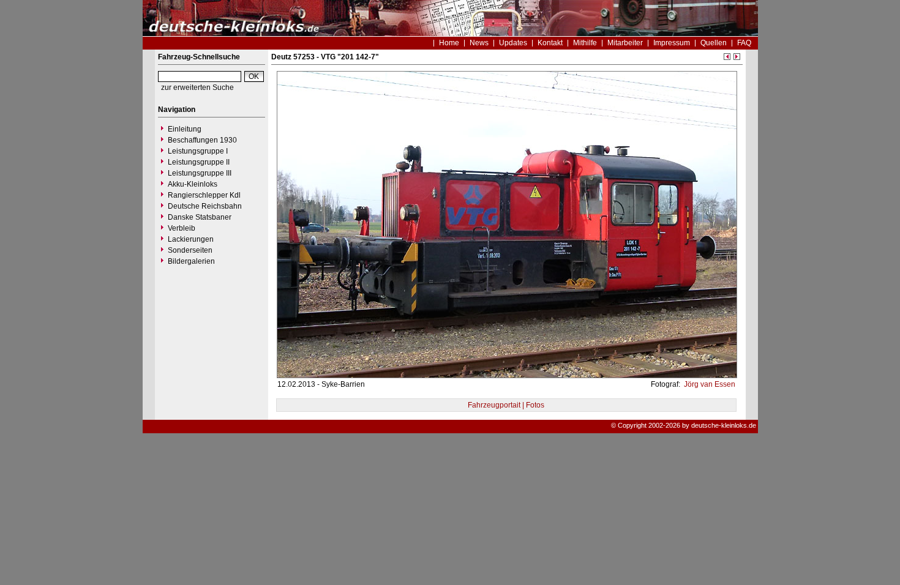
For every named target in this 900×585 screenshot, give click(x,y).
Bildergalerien (191, 261)
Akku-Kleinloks (192, 184)
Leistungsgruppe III (199, 173)
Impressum (671, 43)
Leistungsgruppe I (198, 151)
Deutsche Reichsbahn (205, 206)
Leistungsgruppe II (199, 162)
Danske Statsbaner (199, 217)
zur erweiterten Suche (197, 87)
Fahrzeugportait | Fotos (506, 405)
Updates (513, 43)
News (479, 43)
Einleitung (184, 129)
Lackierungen (191, 239)
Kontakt (550, 43)
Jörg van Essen (708, 384)
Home (449, 43)
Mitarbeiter (625, 43)
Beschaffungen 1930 (202, 140)
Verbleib (181, 228)
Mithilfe (585, 43)
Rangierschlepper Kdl (204, 195)
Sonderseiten (190, 250)
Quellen (713, 43)
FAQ (744, 43)
